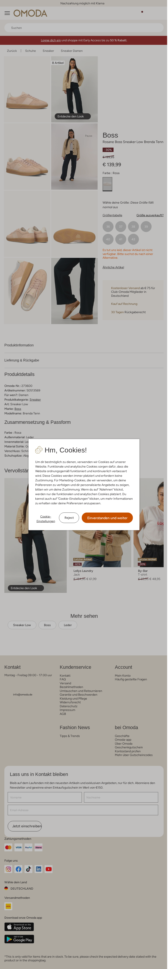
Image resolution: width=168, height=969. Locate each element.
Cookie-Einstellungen (46, 519)
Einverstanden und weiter (107, 518)
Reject (69, 517)
